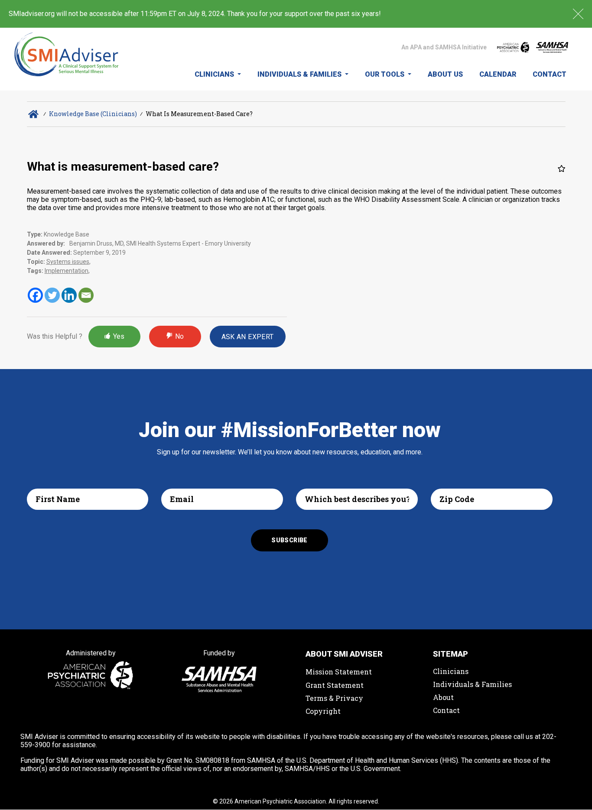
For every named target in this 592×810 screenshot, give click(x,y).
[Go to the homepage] (66, 59)
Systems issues (67, 261)
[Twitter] (52, 295)
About (443, 697)
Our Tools (385, 74)
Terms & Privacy (334, 698)
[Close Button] (578, 14)
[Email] (86, 295)
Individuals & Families (300, 74)
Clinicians (215, 74)
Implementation (66, 270)
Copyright (323, 711)
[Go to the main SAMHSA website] (552, 47)
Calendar (497, 74)
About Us (445, 74)
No (179, 336)
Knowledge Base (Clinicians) (93, 114)
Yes (118, 336)
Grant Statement (335, 685)
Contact (549, 74)
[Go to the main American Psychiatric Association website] (513, 47)
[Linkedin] (69, 295)
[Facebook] (35, 295)
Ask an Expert (247, 337)
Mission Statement (339, 671)
